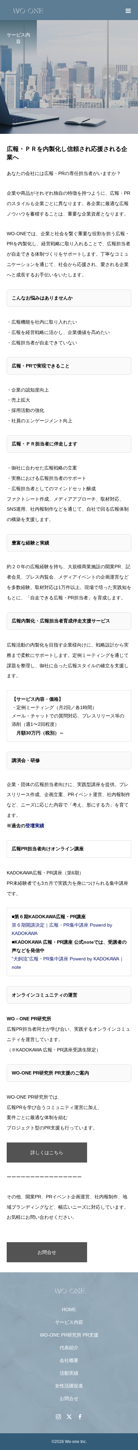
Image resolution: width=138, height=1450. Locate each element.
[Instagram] (58, 1416)
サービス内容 (69, 1322)
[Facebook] (79, 1416)
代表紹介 (69, 1347)
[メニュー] (128, 10)
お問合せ (47, 1252)
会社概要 (69, 1360)
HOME (69, 1309)
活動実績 (69, 1373)
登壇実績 (34, 825)
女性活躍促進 (69, 1385)
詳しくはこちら (46, 1152)
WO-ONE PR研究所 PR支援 (69, 1335)
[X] (69, 1416)
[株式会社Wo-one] (69, 1290)
